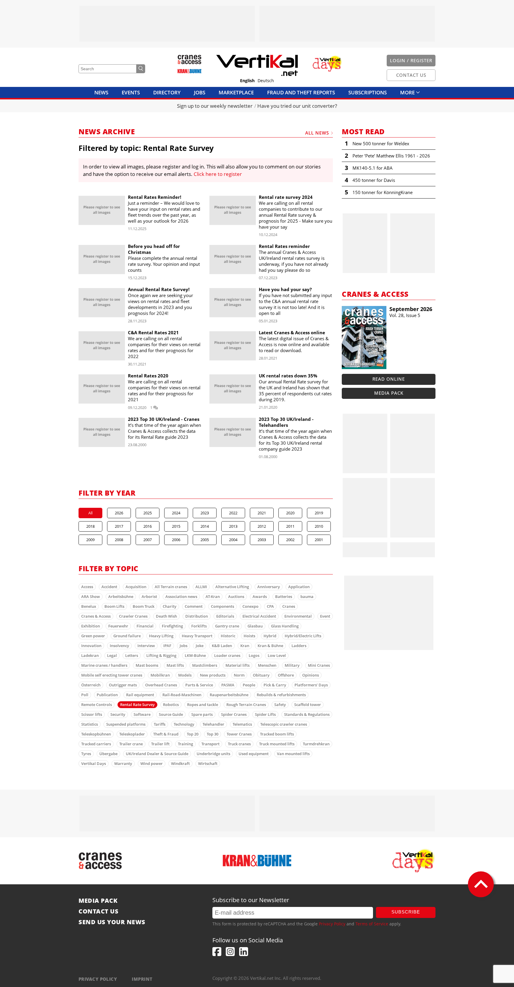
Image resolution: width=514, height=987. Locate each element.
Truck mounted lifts (276, 744)
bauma (307, 596)
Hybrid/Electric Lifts (303, 635)
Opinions (310, 675)
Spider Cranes (234, 714)
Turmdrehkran (316, 744)
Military (292, 665)
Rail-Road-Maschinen (181, 694)
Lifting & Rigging (161, 655)
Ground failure (127, 635)
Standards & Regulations (307, 714)
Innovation (91, 645)
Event (325, 616)
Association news (181, 596)
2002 (290, 539)
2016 (147, 526)
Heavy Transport (197, 635)
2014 (204, 526)
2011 (290, 526)
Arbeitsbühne (120, 596)
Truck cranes (239, 744)
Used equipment (254, 753)
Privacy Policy (332, 924)
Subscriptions (367, 92)
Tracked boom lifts (277, 734)
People (249, 685)
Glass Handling (285, 626)
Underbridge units (213, 753)
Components (222, 606)
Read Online (388, 379)
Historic (228, 635)
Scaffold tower (307, 704)
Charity (169, 606)
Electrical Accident (259, 616)
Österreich (91, 685)
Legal (112, 655)
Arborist (149, 596)
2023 (204, 513)
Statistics (89, 724)
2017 (119, 526)
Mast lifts (175, 665)
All (90, 513)
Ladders (299, 645)
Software (142, 714)
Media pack (388, 393)
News (101, 92)
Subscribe (405, 911)
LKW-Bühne (195, 655)
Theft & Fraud (165, 734)
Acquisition (136, 586)
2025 (147, 513)
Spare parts (202, 714)
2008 (119, 539)
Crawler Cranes (133, 616)
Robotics (171, 704)
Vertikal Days (93, 763)
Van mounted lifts (293, 753)
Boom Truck (143, 606)
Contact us (98, 911)
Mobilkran (160, 675)
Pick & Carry (275, 685)
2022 (233, 513)
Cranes (288, 606)
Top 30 (212, 734)
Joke (199, 645)
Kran (244, 645)
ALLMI (201, 586)
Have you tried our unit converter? (297, 105)
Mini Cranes (319, 665)
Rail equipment (140, 694)
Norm (239, 675)
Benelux (88, 606)
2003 (262, 539)
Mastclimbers (204, 665)
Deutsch (266, 81)
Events (131, 92)
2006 (176, 539)
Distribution (196, 616)
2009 (90, 539)
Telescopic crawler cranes (283, 724)
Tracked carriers (96, 744)
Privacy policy (98, 979)
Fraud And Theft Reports (301, 92)
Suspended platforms (125, 724)
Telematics (242, 724)
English (247, 81)
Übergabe (108, 753)
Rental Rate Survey (137, 704)
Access (87, 586)
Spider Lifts (265, 714)
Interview (146, 645)
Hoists (249, 635)
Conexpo (250, 606)
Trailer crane (131, 744)
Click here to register (218, 174)
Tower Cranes (239, 734)
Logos (254, 655)
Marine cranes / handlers (104, 665)
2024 (176, 513)
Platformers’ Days (311, 685)
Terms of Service (371, 924)
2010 (319, 526)
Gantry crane (227, 626)
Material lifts (237, 665)
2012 (262, 526)
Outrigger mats (123, 685)
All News (317, 133)
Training (185, 744)
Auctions (236, 596)
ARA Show (90, 596)
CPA (270, 606)
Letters (131, 655)
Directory (167, 92)
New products (212, 675)
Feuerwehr (118, 626)
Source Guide (171, 714)
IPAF (167, 645)
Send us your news (112, 922)
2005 (204, 539)
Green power (93, 635)
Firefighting (172, 626)
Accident (109, 586)
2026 (119, 513)
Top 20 (192, 734)
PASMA (227, 685)
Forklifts (199, 626)
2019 (319, 513)
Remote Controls (96, 704)
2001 (319, 539)
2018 (90, 526)
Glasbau (255, 626)
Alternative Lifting (232, 586)
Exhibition (90, 626)
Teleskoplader (132, 734)
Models (185, 675)
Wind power (151, 763)
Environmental (298, 616)
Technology (184, 724)
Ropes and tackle (202, 704)
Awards (260, 596)
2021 (262, 513)
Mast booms (147, 665)
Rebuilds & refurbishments (281, 694)
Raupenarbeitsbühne (229, 694)
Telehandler (213, 724)
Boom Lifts (114, 606)
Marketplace (236, 92)
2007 (147, 539)
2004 (233, 539)
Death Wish (166, 616)
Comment (194, 606)
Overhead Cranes (161, 685)
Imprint (142, 979)
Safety (280, 704)
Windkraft (180, 763)
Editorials (225, 616)
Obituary (261, 675)
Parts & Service (199, 685)
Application (299, 586)
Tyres (86, 753)
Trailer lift (160, 744)
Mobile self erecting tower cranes (111, 675)
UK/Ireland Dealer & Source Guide (157, 753)
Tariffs (159, 724)
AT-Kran (213, 596)
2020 (290, 513)
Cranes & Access (96, 616)
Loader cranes (227, 655)
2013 (233, 526)
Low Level (277, 655)
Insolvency (119, 645)
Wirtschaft (207, 763)
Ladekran (90, 655)
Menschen (267, 665)
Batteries (283, 596)
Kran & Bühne (270, 645)
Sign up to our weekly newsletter (215, 105)
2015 (176, 526)
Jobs (199, 92)
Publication (107, 694)
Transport (210, 744)
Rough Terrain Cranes (246, 704)
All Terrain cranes (171, 586)
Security (117, 714)
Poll (84, 694)
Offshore (286, 675)
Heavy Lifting (161, 635)
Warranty (123, 763)
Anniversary (268, 586)
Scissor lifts (91, 714)
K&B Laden (222, 645)
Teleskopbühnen (96, 734)
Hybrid (270, 635)
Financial (145, 626)
